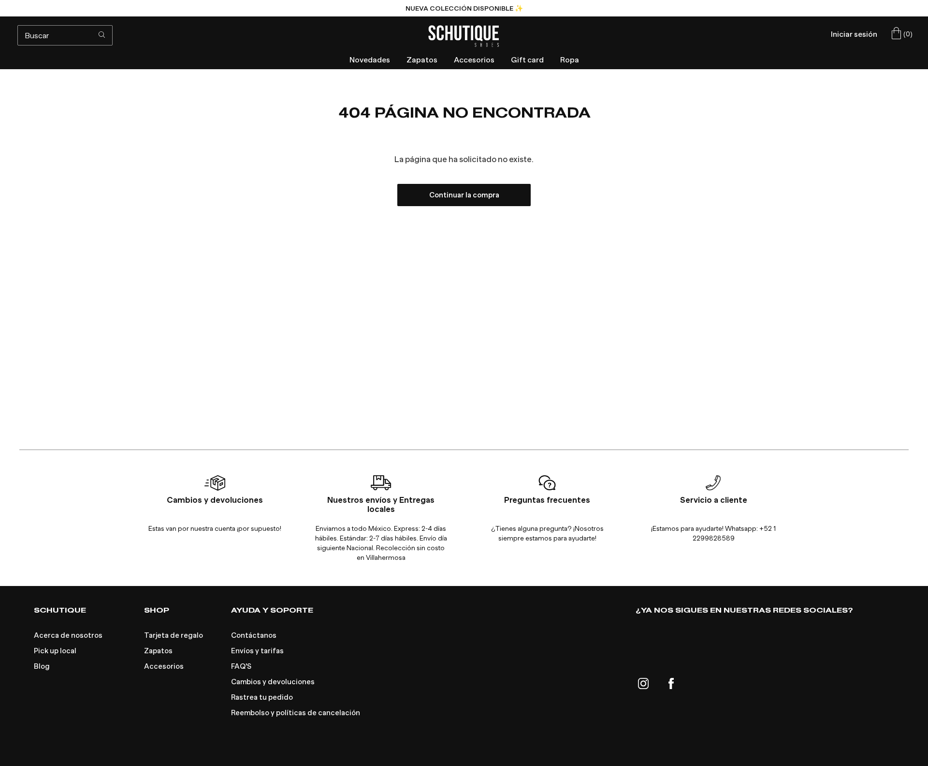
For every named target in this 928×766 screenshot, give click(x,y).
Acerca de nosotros (68, 635)
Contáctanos (253, 635)
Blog (42, 666)
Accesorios (164, 666)
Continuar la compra (464, 195)
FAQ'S (241, 666)
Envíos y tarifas (257, 650)
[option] (464, 8)
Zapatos (158, 650)
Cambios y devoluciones (273, 681)
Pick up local (55, 650)
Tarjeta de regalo (173, 635)
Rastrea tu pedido (262, 697)
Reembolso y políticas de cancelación (295, 712)
